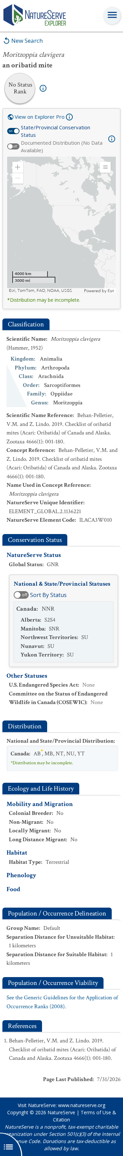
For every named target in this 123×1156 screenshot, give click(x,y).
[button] (17, 167)
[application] (61, 225)
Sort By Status (48, 595)
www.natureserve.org (81, 1105)
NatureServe (61, 1112)
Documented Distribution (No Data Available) (61, 146)
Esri (111, 290)
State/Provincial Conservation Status (55, 131)
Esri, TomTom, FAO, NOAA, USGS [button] (40, 290)
